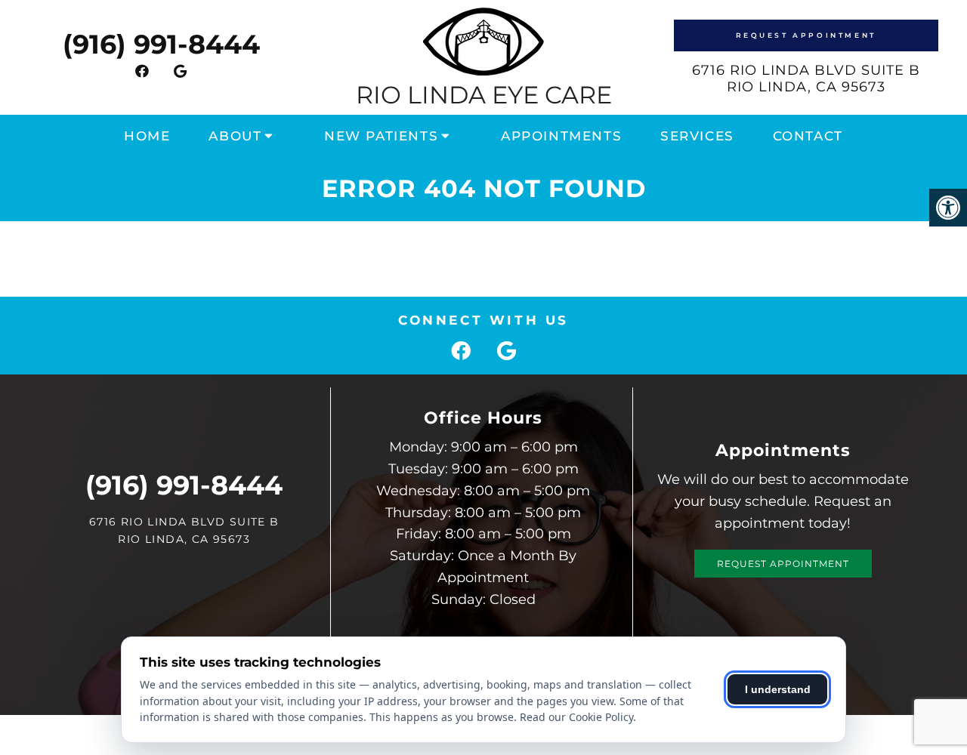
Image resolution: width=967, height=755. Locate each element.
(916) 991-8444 (161, 44)
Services (697, 135)
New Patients (381, 135)
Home (147, 135)
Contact (808, 135)
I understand (778, 689)
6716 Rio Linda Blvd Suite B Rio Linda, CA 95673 (806, 78)
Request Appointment (806, 35)
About (235, 135)
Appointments (561, 135)
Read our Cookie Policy (576, 717)
